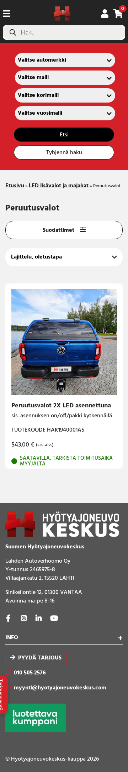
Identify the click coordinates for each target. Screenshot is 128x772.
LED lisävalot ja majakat (59, 186)
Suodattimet (58, 230)
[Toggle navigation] (9, 13)
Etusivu (14, 186)
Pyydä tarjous (40, 658)
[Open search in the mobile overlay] (64, 32)
